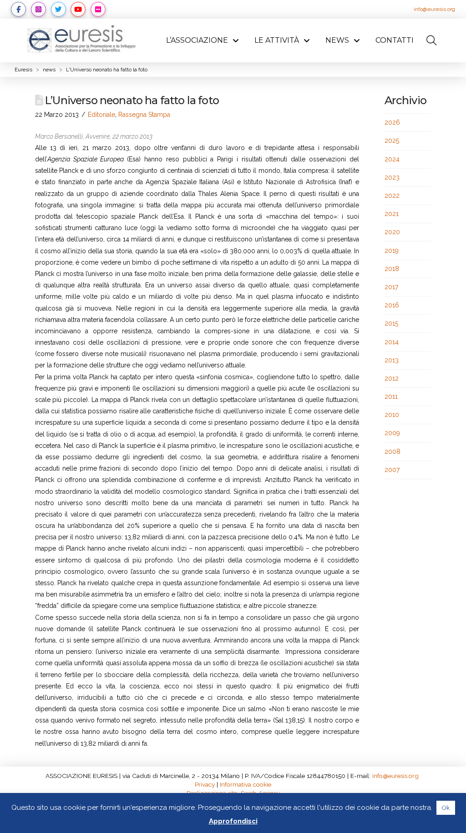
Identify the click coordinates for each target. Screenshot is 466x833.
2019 (392, 250)
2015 (391, 323)
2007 (392, 469)
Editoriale (101, 114)
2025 (392, 140)
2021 (392, 213)
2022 (392, 195)
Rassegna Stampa (144, 114)
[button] (431, 40)
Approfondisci (233, 821)
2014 (392, 342)
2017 (391, 287)
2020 (392, 232)
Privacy (205, 784)
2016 (392, 305)
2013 (392, 360)
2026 (392, 122)
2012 (392, 378)
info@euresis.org (434, 9)
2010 (392, 414)
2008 (392, 451)
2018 (392, 268)
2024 (392, 159)
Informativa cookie (245, 784)
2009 (392, 433)
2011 (391, 396)
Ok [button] (446, 807)
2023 (392, 177)
